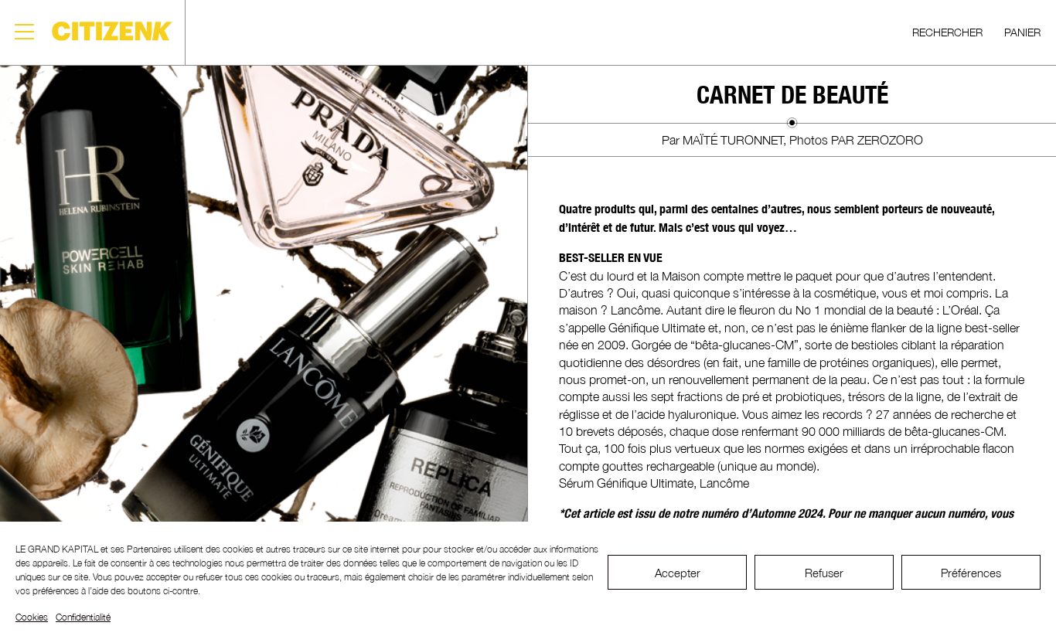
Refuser (824, 573)
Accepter (677, 573)
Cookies (31, 617)
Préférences (971, 573)
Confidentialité (83, 617)
